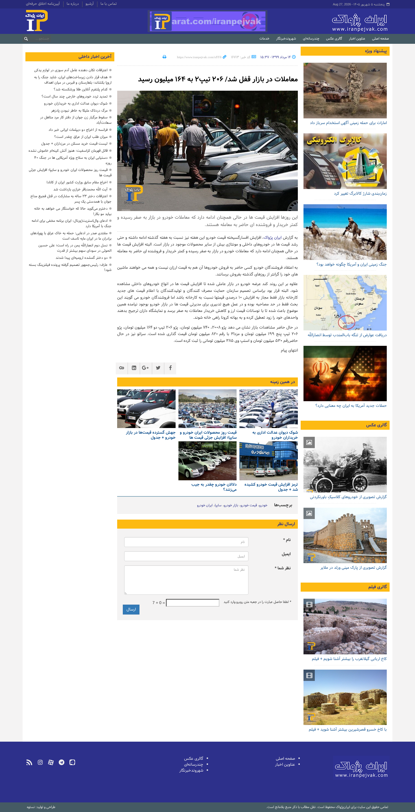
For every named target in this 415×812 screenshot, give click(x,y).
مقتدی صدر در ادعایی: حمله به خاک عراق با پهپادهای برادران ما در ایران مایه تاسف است (71, 236)
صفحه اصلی (380, 39)
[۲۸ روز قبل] (345, 373)
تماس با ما (109, 4)
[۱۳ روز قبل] (268, 460)
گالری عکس (334, 39)
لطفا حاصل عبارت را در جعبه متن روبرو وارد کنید (257, 602)
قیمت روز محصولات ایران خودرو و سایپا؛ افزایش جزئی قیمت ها (208, 435)
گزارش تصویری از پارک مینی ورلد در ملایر (353, 568)
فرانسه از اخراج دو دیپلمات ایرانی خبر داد (78, 130)
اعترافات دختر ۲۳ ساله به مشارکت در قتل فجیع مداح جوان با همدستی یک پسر (71, 199)
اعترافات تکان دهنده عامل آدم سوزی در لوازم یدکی (71, 70)
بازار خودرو (231, 505)
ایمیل (286, 554)
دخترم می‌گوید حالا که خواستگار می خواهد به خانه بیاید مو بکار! (73, 211)
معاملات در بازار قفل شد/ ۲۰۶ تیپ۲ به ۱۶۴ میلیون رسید (218, 79)
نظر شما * (283, 568)
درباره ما (73, 4)
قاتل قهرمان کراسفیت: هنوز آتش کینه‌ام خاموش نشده (68, 151)
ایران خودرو (205, 505)
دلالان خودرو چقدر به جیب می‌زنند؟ (214, 487)
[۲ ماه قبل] (345, 464)
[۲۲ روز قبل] (345, 161)
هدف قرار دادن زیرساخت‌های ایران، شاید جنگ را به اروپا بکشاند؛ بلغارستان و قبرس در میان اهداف (73, 80)
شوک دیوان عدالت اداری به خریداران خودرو (275, 435)
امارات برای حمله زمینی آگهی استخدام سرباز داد (348, 123)
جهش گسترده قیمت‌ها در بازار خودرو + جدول (151, 435)
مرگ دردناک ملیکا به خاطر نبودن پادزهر (79, 111)
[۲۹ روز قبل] (345, 303)
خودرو (263, 505)
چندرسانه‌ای (311, 39)
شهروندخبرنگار (286, 39)
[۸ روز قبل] (268, 408)
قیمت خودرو (249, 505)
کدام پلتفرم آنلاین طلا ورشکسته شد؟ (81, 89)
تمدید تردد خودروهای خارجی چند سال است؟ (75, 96)
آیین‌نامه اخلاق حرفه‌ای (43, 4)
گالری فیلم (377, 587)
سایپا (218, 505)
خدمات (264, 39)
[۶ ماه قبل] (345, 535)
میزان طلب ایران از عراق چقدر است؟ (81, 137)
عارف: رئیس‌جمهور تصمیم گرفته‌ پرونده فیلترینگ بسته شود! (70, 267)
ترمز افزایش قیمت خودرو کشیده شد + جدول (271, 487)
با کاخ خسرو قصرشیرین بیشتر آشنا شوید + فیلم (348, 729)
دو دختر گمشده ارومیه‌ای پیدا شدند (82, 258)
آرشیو (90, 4)
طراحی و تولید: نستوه (41, 807)
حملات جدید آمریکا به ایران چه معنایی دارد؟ (351, 406)
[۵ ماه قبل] (345, 626)
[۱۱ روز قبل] (146, 408)
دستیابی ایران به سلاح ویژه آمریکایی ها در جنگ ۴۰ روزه (73, 160)
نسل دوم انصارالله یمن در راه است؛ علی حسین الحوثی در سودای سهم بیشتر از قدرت (75, 248)
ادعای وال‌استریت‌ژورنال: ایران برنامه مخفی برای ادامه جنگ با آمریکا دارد (72, 223)
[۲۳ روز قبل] (345, 232)
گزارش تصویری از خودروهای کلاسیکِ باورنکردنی (348, 497)
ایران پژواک (272, 238)
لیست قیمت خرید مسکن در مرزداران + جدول (74, 144)
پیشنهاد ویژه (376, 51)
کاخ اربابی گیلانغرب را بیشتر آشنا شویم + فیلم (349, 659)
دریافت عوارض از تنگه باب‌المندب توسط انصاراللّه (347, 335)
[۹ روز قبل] (207, 408)
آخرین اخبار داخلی (95, 56)
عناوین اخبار (357, 39)
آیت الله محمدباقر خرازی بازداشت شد (80, 189)
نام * (287, 540)
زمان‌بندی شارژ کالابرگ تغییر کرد (360, 193)
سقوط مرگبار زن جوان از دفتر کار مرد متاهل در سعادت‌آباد (76, 120)
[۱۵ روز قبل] (207, 460)
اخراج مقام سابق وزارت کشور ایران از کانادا (77, 182)
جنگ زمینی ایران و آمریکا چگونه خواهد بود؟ (351, 264)
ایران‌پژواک (330, 21)
